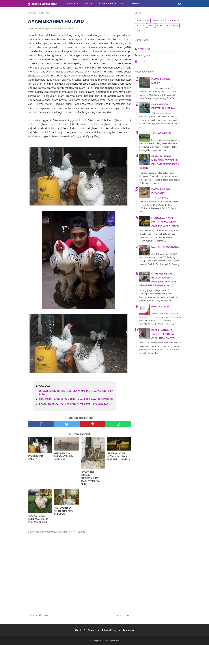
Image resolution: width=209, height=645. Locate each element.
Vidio (124, 4)
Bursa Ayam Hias (111, 640)
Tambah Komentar (65, 28)
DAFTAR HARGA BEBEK (165, 246)
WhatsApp (144, 48)
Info (151, 25)
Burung (140, 25)
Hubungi (136, 4)
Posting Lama (122, 614)
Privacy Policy (109, 630)
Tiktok (142, 61)
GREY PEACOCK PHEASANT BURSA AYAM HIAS (63, 456)
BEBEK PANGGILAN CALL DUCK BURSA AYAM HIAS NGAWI (163, 333)
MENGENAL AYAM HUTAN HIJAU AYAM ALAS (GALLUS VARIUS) (76, 399)
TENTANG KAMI (161, 133)
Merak (160, 25)
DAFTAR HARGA (105, 4)
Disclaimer (128, 630)
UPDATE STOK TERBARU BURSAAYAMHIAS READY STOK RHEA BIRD (76, 393)
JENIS (87, 4)
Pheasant (172, 25)
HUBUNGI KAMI (160, 306)
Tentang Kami (71, 4)
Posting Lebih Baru (39, 614)
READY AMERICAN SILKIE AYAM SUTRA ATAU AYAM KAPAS (73, 404)
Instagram (144, 55)
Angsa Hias (142, 20)
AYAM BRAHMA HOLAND (35, 457)
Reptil (140, 30)
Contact (92, 630)
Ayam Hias (158, 20)
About (78, 630)
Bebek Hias (173, 20)
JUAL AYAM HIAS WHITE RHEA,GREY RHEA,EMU (63, 511)
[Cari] (179, 4)
